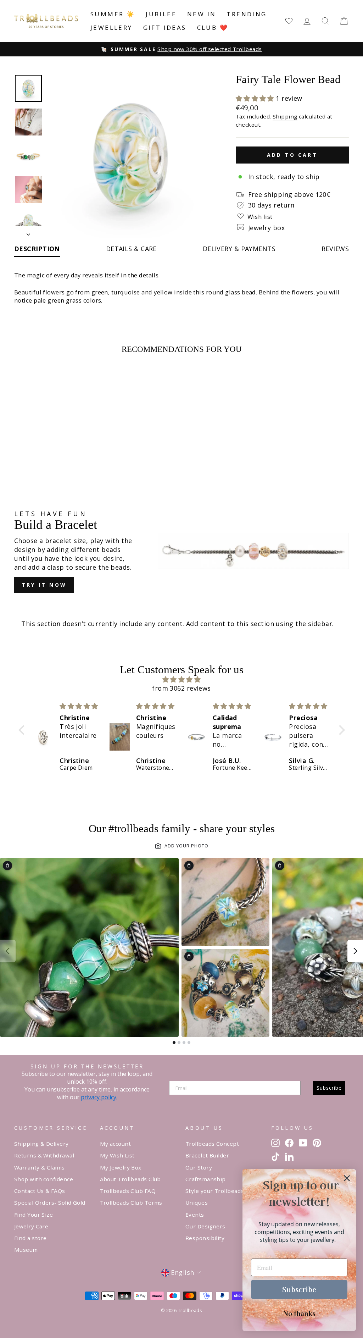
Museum (26, 1249)
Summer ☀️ (112, 14)
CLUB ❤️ (212, 27)
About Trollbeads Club (130, 1179)
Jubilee (161, 14)
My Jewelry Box (120, 1167)
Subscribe (329, 1087)
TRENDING (247, 14)
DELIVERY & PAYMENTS (239, 248)
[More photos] (355, 951)
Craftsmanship (205, 1179)
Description (37, 248)
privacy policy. (99, 1097)
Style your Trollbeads (214, 1190)
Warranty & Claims (39, 1167)
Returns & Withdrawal (44, 1155)
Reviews (335, 248)
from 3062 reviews (181, 688)
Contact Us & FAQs (39, 1190)
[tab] (174, 1042)
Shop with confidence (43, 1179)
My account (115, 1143)
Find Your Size (33, 1214)
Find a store (30, 1238)
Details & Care (131, 248)
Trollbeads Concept (212, 1143)
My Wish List (117, 1155)
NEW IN (201, 14)
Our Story (198, 1167)
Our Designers (205, 1226)
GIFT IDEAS (164, 27)
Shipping (285, 116)
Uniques (196, 1202)
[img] (182, 679)
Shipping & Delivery (41, 1143)
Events (194, 1214)
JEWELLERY (111, 27)
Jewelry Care (31, 1226)
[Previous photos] (8, 951)
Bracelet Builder (207, 1155)
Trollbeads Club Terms (131, 1202)
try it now (44, 584)
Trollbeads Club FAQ (128, 1190)
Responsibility (204, 1238)
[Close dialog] (347, 1178)
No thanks (299, 1313)
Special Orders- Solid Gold (49, 1202)
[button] (256, 98)
